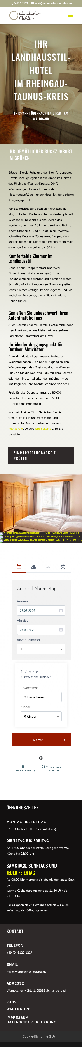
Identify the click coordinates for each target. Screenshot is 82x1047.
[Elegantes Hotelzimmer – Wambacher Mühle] (41, 539)
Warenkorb (19, 1009)
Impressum (18, 1017)
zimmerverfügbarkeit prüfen (35, 455)
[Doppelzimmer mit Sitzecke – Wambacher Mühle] (41, 532)
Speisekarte (43, 429)
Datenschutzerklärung (32, 1022)
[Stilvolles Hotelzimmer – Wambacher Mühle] (41, 536)
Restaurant (15, 429)
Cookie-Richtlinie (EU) (39, 1036)
